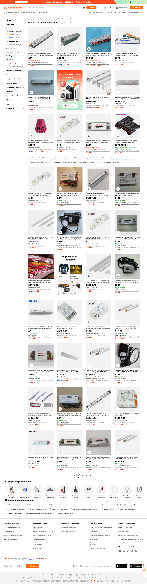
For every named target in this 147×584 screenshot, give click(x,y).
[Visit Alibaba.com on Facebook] (119, 551)
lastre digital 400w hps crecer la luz (110, 162)
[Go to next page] (94, 476)
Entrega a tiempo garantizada (42, 535)
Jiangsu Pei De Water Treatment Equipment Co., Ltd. (70, 62)
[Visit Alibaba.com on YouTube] (135, 551)
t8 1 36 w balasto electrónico (37, 505)
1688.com (53, 575)
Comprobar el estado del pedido (128, 535)
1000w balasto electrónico (16, 505)
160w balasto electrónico (38, 158)
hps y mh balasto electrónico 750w (40, 162)
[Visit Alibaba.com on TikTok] (139, 551)
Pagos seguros (37, 527)
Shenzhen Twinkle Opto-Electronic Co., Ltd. (41, 289)
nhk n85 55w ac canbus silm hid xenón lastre (85, 509)
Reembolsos (94, 539)
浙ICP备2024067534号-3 (124, 581)
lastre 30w (79, 158)
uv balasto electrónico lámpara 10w (126, 505)
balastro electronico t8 (15, 513)
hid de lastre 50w (56, 505)
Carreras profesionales (11, 539)
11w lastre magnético (73, 505)
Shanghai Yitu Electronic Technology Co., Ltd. (127, 337)
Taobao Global (81, 575)
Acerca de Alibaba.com (11, 523)
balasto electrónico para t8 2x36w (66, 162)
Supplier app (84, 566)
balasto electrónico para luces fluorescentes (97, 505)
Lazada (73, 575)
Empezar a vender (124, 531)
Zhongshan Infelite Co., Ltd (36, 246)
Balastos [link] (72, 19)
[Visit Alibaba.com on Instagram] (131, 551)
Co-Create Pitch (9, 531)
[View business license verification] (91, 581)
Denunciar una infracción (98, 548)
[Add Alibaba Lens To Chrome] (32, 566)
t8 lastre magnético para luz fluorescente (122, 158)
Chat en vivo (94, 531)
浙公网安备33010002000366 (106, 581)
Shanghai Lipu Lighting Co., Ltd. (67, 149)
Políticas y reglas (38, 548)
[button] (84, 7)
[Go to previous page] (74, 476)
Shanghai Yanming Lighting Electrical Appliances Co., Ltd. (127, 151)
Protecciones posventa (40, 539)
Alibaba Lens (13, 566)
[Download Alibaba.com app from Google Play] (136, 566)
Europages (102, 575)
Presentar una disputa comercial (100, 535)
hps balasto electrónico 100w (96, 158)
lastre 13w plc (66, 158)
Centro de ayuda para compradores (101, 527)
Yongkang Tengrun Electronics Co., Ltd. (40, 149)
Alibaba (30, 19)
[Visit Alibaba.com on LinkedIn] (123, 551)
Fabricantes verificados (68, 527)
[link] (144, 565)
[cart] (111, 8)
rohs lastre (54, 158)
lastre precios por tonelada (16, 509)
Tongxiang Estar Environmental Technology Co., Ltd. (41, 64)
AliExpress (45, 575)
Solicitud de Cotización (68, 531)
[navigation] (15, 247)
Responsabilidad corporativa (13, 535)
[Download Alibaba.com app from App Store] (122, 566)
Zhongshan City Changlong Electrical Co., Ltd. (70, 379)
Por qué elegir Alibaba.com (12, 527)
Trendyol (95, 575)
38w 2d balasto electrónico (59, 509)
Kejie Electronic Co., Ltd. (35, 466)
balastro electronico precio (65, 513)
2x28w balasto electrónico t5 (38, 509)
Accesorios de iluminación (58, 19)
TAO (89, 575)
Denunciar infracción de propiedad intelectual (100, 543)
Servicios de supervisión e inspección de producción (44, 543)
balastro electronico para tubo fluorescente (39, 513)
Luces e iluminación (41, 19)
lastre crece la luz (109, 509)
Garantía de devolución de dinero (43, 531)
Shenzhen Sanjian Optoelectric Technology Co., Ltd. (98, 105)
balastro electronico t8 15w (127, 509)
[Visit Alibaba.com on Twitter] (127, 551)
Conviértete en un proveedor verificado (130, 539)
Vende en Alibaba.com (125, 527)
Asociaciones (122, 543)
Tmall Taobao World (64, 575)
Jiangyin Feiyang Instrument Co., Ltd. (97, 64)
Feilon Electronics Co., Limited (124, 62)
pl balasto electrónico (87, 162)
